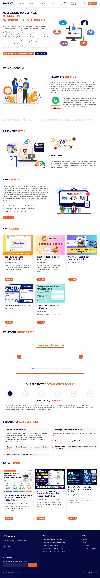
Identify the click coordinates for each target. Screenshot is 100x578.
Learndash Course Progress (50, 545)
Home (22, 3)
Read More (9, 518)
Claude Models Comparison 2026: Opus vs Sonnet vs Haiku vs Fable (18, 497)
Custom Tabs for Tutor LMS (17, 305)
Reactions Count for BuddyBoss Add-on (14, 258)
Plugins (31, 3)
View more (9, 279)
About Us (84, 539)
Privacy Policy (85, 545)
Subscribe (92, 3)
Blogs (53, 3)
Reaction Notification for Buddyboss (48, 258)
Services (42, 3)
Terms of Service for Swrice (89, 548)
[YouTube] (9, 546)
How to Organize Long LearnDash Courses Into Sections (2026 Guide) (47, 493)
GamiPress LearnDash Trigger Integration (78, 258)
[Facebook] (4, 546)
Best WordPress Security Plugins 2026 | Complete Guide (79, 489)
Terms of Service (92, 572)
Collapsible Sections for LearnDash (47, 306)
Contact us (63, 3)
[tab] (26, 435)
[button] (18, 53)
